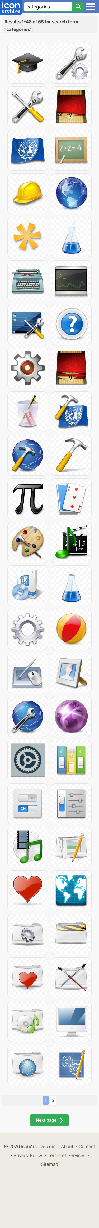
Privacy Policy (27, 1155)
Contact (87, 1146)
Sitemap (49, 1164)
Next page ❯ (49, 1120)
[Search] (78, 7)
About (67, 1146)
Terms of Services (67, 1155)
